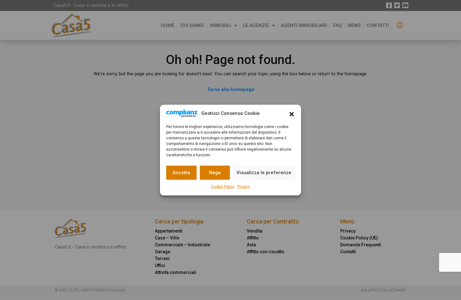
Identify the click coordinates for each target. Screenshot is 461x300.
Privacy (243, 186)
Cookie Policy (222, 186)
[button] (292, 113)
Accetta (181, 172)
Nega (215, 172)
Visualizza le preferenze (263, 172)
